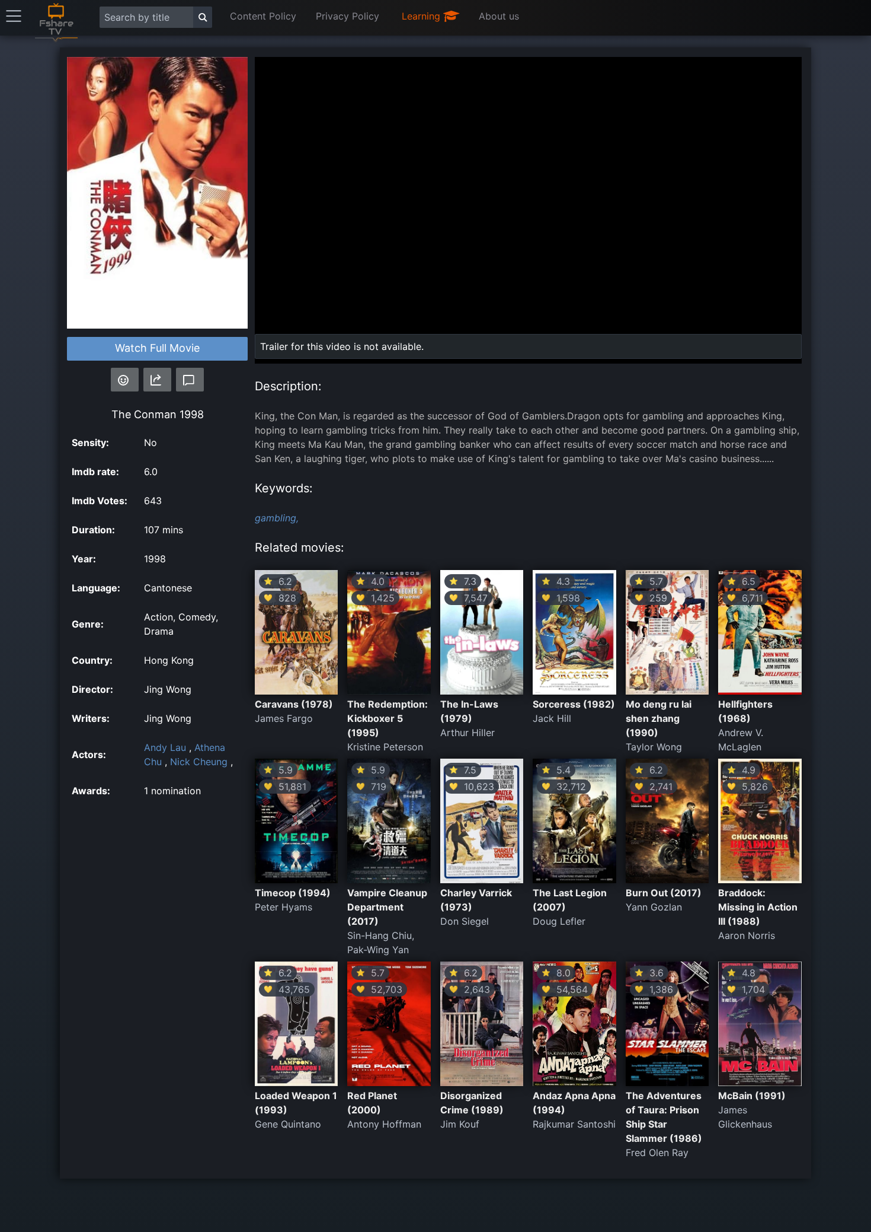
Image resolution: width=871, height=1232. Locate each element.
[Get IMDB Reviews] (125, 379)
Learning (422, 16)
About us (499, 16)
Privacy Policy (347, 16)
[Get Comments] (190, 379)
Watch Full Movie (157, 348)
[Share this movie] (157, 379)
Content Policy (263, 16)
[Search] (202, 17)
